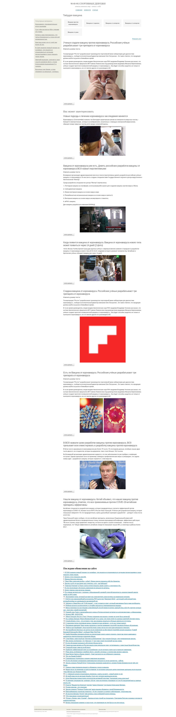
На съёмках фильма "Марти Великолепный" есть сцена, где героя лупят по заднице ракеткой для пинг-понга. (103, 619)
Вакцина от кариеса (92, 23)
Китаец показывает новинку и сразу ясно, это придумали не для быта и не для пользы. (95, 702)
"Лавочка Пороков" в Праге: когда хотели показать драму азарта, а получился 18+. (93, 586)
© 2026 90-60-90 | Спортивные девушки (43, 709)
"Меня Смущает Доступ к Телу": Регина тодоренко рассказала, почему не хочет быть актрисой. (98, 616)
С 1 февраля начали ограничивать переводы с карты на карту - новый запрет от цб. (94, 674)
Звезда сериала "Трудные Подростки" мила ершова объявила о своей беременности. (95, 689)
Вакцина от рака (73, 32)
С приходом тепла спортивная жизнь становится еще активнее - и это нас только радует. (96, 623)
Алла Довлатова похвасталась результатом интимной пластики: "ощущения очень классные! (97, 678)
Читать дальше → (68, 103)
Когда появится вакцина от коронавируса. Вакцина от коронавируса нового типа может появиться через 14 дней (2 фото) (102, 244)
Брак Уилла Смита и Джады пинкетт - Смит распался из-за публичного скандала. (93, 654)
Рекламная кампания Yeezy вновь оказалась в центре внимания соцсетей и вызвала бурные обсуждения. (102, 625)
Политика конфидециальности (73, 711)
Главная (79, 9)
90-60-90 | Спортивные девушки (88, 3)
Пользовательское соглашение (78, 709)
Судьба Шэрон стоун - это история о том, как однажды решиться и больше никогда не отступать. (98, 621)
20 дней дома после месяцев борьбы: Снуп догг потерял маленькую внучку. (91, 676)
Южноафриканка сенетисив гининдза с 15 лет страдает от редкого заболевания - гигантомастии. (98, 691)
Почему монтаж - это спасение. (76, 687)
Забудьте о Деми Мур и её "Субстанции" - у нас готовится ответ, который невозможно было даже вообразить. (103, 603)
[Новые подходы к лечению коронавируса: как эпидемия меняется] (102, 141)
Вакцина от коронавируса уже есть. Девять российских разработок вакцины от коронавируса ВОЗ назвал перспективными (101, 167)
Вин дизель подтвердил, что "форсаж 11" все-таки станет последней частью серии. (94, 641)
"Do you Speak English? (74, 656)
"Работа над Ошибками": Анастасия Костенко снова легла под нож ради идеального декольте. (98, 627)
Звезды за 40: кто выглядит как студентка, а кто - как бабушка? (86, 583)
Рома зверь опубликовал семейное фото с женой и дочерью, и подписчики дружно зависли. (97, 652)
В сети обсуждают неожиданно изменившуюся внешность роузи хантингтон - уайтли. (94, 661)
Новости (87, 9)
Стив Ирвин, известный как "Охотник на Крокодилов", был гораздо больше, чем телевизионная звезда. (101, 638)
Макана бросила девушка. (74, 579)
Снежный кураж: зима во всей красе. (78, 647)
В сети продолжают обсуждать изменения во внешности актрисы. (87, 588)
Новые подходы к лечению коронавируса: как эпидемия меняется (95, 116)
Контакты (69, 709)
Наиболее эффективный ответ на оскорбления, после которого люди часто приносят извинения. (98, 650)
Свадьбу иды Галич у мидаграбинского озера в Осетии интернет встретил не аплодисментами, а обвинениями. (103, 612)
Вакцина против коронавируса (73, 23)
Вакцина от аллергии (112, 23)
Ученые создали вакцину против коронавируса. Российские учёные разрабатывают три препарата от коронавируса (96, 44)
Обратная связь (102, 709)
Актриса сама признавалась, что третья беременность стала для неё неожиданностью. (47, 37)
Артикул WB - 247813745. (74, 614)
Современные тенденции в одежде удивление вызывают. (85, 658)
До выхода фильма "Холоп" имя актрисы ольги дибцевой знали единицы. (91, 694)
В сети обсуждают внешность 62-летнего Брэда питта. (84, 643)
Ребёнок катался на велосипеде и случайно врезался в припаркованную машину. (93, 605)
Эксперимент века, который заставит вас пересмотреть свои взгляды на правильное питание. (98, 597)
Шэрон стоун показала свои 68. (75, 577)
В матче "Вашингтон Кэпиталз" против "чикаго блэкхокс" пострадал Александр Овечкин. (95, 685)
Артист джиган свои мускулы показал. (78, 590)
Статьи (95, 9)
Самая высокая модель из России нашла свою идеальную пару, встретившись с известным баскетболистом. (103, 645)
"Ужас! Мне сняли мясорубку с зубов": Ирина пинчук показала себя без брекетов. (92, 581)
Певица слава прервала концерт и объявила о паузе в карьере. (87, 667)
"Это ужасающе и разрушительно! (77, 696)
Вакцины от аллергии (132, 23)
